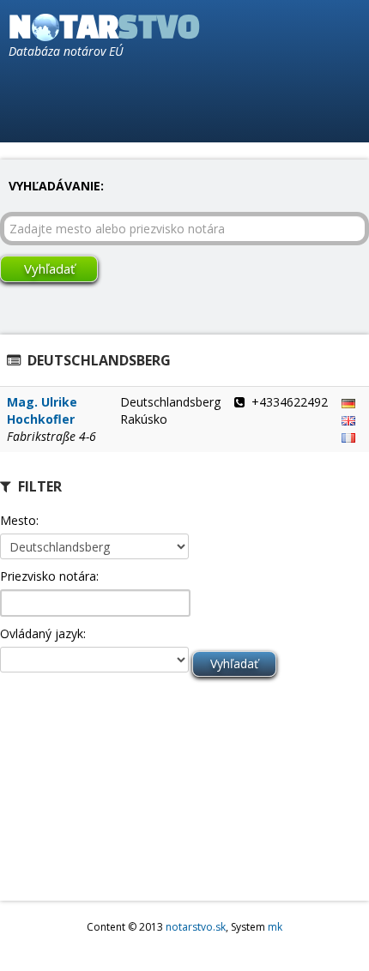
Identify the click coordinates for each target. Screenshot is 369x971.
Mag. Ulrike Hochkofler (42, 410)
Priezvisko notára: (49, 576)
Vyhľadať (49, 268)
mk (275, 927)
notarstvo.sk (196, 927)
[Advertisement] (86, 792)
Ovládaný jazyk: (43, 633)
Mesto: (19, 520)
